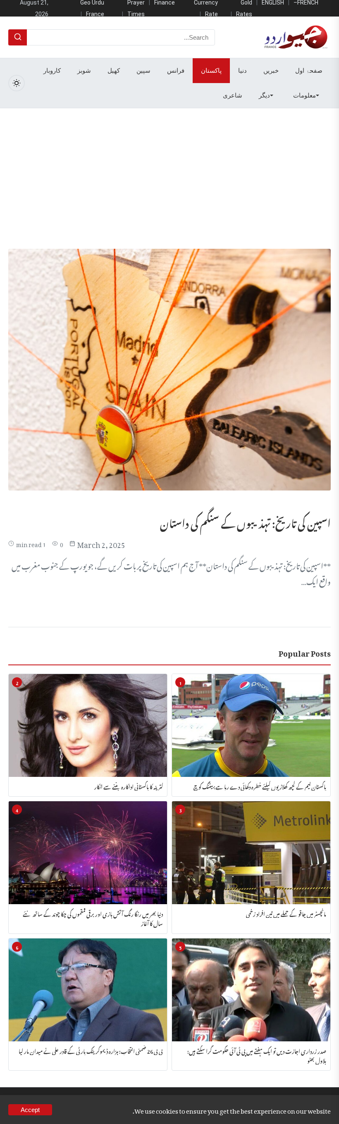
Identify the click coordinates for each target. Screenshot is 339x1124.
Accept (30, 1109)
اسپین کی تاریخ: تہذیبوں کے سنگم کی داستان (245, 521)
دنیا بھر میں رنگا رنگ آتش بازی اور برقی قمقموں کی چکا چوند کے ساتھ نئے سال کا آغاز (93, 918)
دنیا (242, 70)
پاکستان (211, 70)
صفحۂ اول (308, 70)
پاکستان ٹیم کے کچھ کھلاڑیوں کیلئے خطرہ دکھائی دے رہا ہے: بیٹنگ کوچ (259, 786)
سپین (143, 70)
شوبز (84, 70)
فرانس (175, 70)
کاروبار (52, 70)
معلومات (304, 95)
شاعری (232, 95)
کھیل (113, 70)
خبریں (271, 70)
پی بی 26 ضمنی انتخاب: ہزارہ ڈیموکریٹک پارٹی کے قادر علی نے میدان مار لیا (91, 1050)
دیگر (264, 95)
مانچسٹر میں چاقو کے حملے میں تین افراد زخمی (286, 913)
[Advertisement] (169, 170)
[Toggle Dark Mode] (16, 83)
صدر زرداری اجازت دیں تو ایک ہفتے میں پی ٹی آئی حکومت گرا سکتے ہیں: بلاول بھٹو (256, 1055)
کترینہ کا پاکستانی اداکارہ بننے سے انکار (128, 786)
